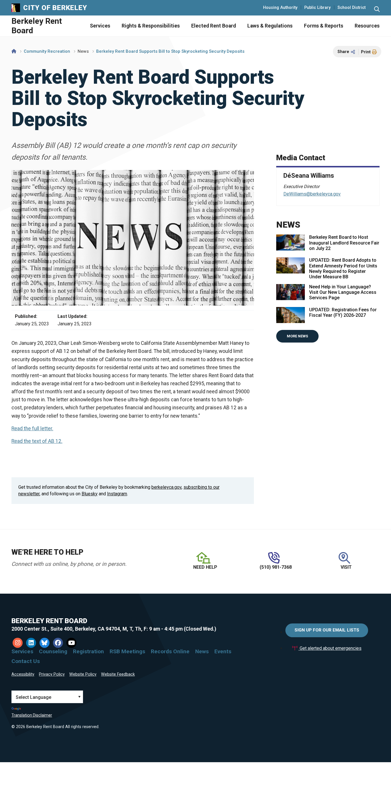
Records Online (170, 651)
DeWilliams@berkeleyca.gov (312, 194)
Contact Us (25, 661)
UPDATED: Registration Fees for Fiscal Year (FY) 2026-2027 (343, 312)
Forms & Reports (323, 26)
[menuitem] (94, 25)
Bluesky (90, 493)
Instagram (117, 493)
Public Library (317, 8)
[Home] (13, 51)
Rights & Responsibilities (151, 26)
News (83, 51)
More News (297, 336)
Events (222, 651)
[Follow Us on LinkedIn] (31, 643)
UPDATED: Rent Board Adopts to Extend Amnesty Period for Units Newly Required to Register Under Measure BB (343, 268)
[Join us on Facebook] (58, 643)
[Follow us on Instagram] (18, 643)
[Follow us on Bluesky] (45, 643)
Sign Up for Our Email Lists (327, 630)
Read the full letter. (32, 428)
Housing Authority (280, 8)
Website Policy (82, 674)
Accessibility (22, 674)
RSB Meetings (127, 651)
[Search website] (377, 9)
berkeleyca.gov (166, 487)
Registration (88, 651)
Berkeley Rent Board (36, 26)
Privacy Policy (52, 674)
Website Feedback (118, 674)
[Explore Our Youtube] (71, 643)
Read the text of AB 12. (36, 441)
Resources (367, 26)
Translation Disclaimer (31, 715)
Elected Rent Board (213, 26)
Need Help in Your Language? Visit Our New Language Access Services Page (342, 292)
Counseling (53, 651)
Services (100, 26)
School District (351, 8)
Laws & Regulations (270, 26)
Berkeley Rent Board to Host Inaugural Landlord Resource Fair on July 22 (344, 242)
